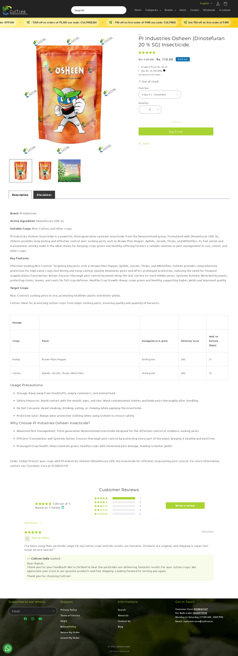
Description (20, 195)
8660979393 (200, 612)
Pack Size (144, 87)
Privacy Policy (68, 609)
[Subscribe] (53, 611)
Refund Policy (68, 626)
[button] (153, 10)
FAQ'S (63, 621)
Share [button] (145, 143)
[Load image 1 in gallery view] (20, 170)
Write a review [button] (185, 505)
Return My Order (70, 632)
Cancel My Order (70, 637)
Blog (120, 626)
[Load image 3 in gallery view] (69, 170)
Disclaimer (44, 195)
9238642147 (201, 609)
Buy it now (176, 131)
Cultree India (123, 646)
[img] (32, 532)
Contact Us (124, 621)
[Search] (122, 10)
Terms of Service (70, 615)
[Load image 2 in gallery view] (45, 170)
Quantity (143, 102)
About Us (123, 615)
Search (122, 609)
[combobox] (98, 10)
